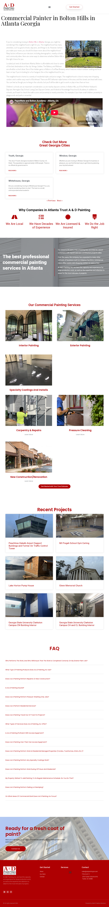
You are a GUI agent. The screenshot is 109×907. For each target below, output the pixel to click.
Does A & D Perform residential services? (20, 706)
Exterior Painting (80, 345)
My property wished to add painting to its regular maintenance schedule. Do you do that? (39, 778)
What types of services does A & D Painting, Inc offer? (26, 724)
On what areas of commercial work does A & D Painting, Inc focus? (31, 796)
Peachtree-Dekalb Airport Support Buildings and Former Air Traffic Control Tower (28, 546)
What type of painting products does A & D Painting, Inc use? (28, 670)
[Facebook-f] (11, 892)
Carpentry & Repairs (28, 430)
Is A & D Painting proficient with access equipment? (24, 733)
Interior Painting (29, 345)
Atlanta (41, 42)
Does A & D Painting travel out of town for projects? (25, 715)
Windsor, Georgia (67, 155)
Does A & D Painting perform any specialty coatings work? (27, 760)
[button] (49, 7)
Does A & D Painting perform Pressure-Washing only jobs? (27, 697)
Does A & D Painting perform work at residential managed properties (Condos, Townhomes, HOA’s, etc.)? (44, 751)
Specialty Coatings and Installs (29, 390)
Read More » (13, 170)
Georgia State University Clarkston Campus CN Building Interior (25, 623)
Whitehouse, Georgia (19, 181)
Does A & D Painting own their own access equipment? (26, 742)
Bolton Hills (33, 42)
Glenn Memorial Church (70, 585)
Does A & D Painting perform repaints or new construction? (28, 679)
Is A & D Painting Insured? (14, 688)
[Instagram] (7, 892)
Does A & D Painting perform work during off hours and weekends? (30, 769)
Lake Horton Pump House (21, 585)
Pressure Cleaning (80, 430)
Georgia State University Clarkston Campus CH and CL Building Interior (76, 623)
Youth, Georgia (16, 155)
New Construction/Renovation (28, 477)
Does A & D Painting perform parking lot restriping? (24, 787)
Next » (59, 200)
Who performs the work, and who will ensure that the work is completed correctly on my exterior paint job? (46, 661)
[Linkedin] (4, 892)
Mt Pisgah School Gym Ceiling (74, 543)
